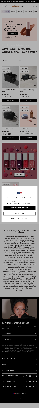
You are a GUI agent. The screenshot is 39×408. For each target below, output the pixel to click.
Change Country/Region (19, 218)
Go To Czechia (19, 213)
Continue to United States (19, 207)
